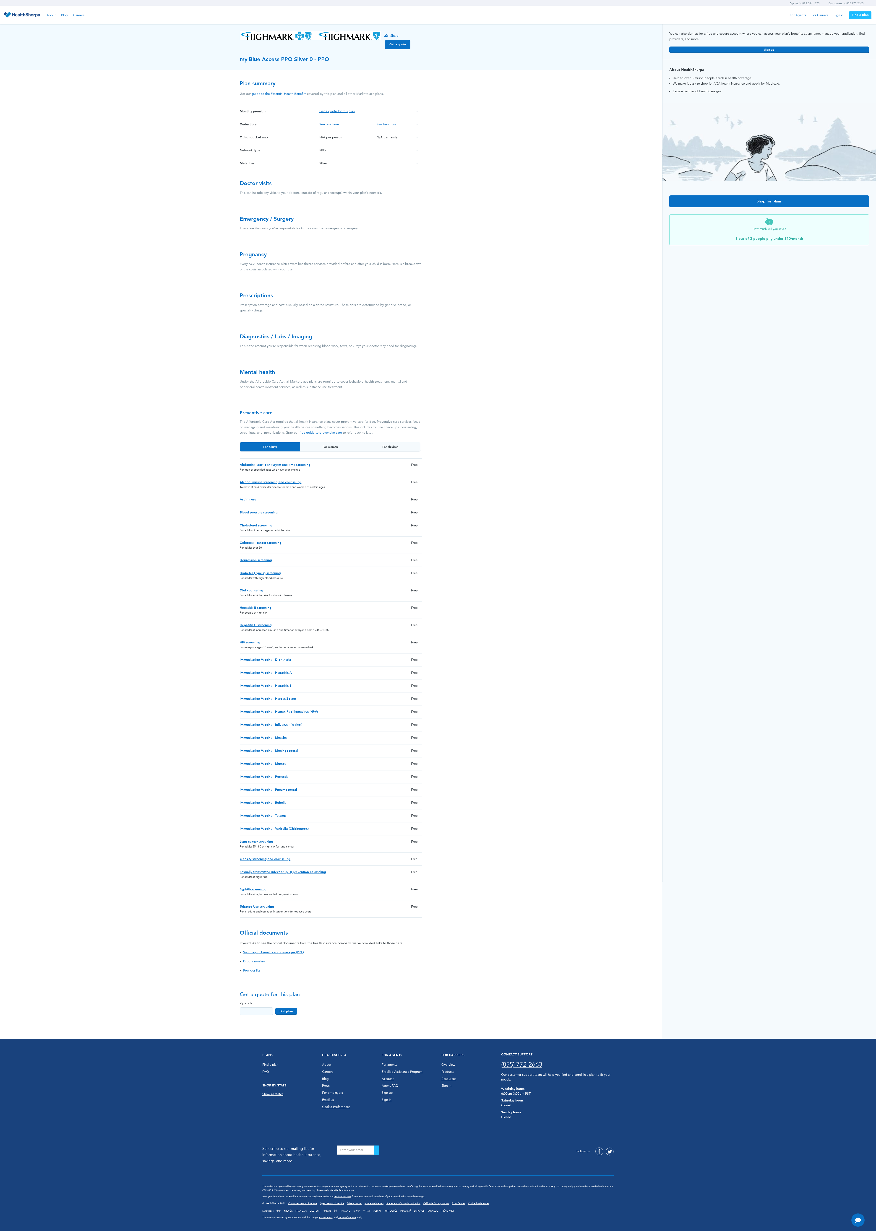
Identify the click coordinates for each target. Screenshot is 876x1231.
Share (394, 36)
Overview (448, 1065)
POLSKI (377, 1211)
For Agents (798, 15)
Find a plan (860, 15)
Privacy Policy (326, 1217)
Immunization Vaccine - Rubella (263, 803)
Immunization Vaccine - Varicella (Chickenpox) (274, 829)
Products (447, 1072)
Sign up (769, 49)
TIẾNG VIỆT (447, 1211)
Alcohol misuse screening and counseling (270, 482)
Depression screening (256, 560)
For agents (389, 1065)
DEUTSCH (315, 1211)
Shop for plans (769, 201)
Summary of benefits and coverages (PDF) (273, 952)
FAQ (265, 1072)
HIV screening (250, 642)
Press (326, 1086)
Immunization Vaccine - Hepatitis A (266, 673)
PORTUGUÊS (390, 1211)
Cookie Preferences (336, 1107)
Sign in (839, 15)
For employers (332, 1093)
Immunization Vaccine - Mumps (263, 764)
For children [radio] (390, 446)
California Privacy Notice (436, 1203)
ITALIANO (345, 1211)
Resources (448, 1079)
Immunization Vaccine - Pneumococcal (268, 790)
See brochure (329, 124)
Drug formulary (254, 961)
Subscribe (376, 1150)
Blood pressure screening (259, 512)
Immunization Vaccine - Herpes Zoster (268, 699)
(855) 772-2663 (521, 1064)
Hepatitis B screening (255, 608)
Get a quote (397, 44)
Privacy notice (354, 1203)
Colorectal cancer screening (261, 543)
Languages (268, 1211)
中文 (278, 1211)
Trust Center (458, 1203)
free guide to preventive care (321, 433)
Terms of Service (347, 1217)
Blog (64, 15)
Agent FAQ (390, 1086)
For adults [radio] (270, 446)
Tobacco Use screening (257, 907)
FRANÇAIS (301, 1211)
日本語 (356, 1211)
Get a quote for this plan (337, 111)
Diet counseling (251, 590)
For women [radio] (330, 446)
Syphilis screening (253, 889)
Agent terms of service (332, 1203)
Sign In (446, 1086)
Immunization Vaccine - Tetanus (263, 816)
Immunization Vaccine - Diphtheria (265, 660)
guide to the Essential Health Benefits (279, 94)
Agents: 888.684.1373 (805, 3)
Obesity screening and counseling (265, 859)
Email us (328, 1100)
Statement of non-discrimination (403, 1203)
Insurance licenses (374, 1203)
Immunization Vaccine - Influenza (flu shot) (271, 725)
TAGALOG (432, 1211)
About (51, 15)
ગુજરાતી (327, 1211)
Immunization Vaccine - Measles (263, 738)
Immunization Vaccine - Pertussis (264, 777)
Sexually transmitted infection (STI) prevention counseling (283, 872)
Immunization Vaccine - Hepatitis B (266, 686)
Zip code (246, 1003)
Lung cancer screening (256, 842)
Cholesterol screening (256, 525)
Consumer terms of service (302, 1203)
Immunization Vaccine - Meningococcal (269, 751)
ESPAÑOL (419, 1211)
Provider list (251, 970)
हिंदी (335, 1211)
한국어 (366, 1211)
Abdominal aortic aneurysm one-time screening (275, 465)
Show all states (272, 1094)
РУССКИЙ (405, 1211)
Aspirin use (248, 499)
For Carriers (819, 15)
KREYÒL (288, 1211)
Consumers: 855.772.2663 (846, 3)
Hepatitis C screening (256, 625)
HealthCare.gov (342, 1196)
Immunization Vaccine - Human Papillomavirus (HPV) (279, 712)
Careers (78, 15)
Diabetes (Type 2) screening (260, 573)
